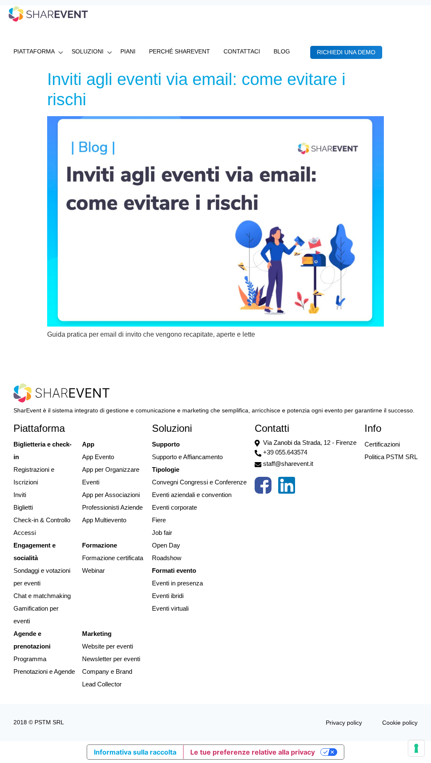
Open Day (166, 545)
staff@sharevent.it (288, 463)
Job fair (162, 532)
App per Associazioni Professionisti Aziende (112, 501)
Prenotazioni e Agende (44, 671)
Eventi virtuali (170, 608)
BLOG (282, 51)
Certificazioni (382, 444)
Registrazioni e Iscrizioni (33, 476)
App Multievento (104, 520)
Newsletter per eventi (111, 658)
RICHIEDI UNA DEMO (346, 52)
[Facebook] (263, 487)
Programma (29, 658)
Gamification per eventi (36, 615)
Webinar (93, 570)
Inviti (19, 494)
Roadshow (166, 557)
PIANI (128, 51)
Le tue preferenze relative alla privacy (252, 752)
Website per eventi (107, 646)
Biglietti (23, 507)
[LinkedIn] (286, 487)
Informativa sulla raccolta (135, 752)
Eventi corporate (174, 507)
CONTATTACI (241, 51)
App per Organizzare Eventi (110, 476)
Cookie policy (400, 722)
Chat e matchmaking (42, 595)
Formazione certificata (112, 557)
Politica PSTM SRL (391, 456)
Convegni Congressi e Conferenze (199, 482)
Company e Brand (107, 671)
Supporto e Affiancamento (187, 456)
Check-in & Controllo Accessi (41, 526)
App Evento (98, 456)
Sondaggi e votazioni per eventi (41, 577)
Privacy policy (344, 722)
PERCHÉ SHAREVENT (179, 51)
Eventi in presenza (177, 583)
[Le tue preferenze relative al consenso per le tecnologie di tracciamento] (416, 748)
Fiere (159, 520)
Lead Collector (102, 684)
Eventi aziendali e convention (191, 494)
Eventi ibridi (168, 595)
